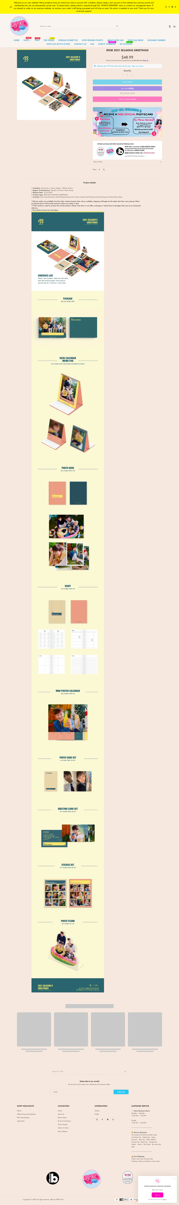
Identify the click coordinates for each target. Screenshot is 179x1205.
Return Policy (62, 1118)
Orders (97, 1111)
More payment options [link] (127, 93)
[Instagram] (172, 7)
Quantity (127, 70)
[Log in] (169, 26)
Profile (97, 1114)
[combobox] (79, 26)
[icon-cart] (174, 26)
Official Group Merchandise (26, 1114)
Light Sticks (21, 1121)
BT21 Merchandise (23, 1118)
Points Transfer (62, 1124)
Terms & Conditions (64, 1121)
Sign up (134, 66)
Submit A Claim (63, 1128)
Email (55, 1092)
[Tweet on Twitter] (104, 169)
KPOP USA (59, 1199)
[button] (127, 82)
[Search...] (117, 26)
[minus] (123, 75)
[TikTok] (175, 7)
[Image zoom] (51, 84)
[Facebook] (169, 7)
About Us (61, 1114)
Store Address (62, 1131)
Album (19, 1111)
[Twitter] (166, 7)
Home (60, 1111)
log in (141, 66)
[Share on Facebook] (99, 169)
